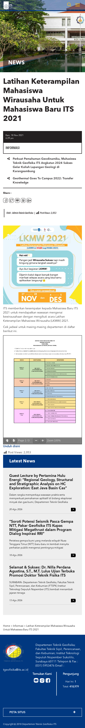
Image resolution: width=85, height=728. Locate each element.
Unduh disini (11, 446)
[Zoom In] (43, 440)
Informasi (18, 626)
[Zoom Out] (36, 440)
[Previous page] (7, 440)
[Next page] (14, 440)
